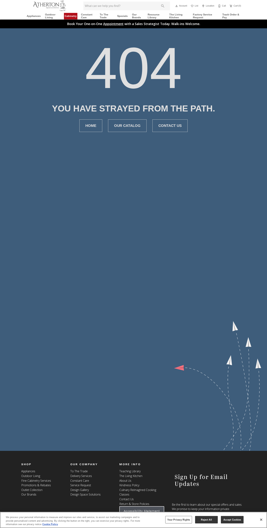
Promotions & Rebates (36, 485)
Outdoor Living (50, 16)
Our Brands (136, 16)
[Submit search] (163, 6)
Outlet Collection (32, 490)
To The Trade (104, 16)
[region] (133, 520)
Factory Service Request (202, 16)
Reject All (206, 519)
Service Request (80, 485)
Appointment (113, 24)
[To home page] (49, 6)
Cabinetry (71, 16)
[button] (176, 6)
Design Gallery (79, 490)
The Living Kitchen (176, 16)
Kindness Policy (129, 485)
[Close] (261, 520)
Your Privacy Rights (178, 519)
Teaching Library (130, 471)
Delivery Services (81, 476)
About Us (125, 481)
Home (90, 126)
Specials (122, 16)
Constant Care (86, 16)
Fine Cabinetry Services (36, 481)
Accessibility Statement (142, 511)
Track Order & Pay (230, 16)
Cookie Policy (50, 524)
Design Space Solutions (85, 494)
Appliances (34, 16)
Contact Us (170, 126)
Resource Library (153, 16)
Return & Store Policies (134, 504)
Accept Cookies (232, 519)
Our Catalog (127, 126)
